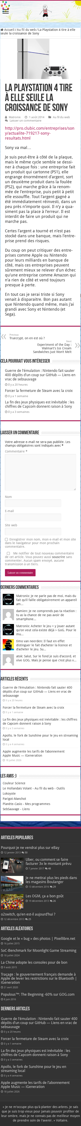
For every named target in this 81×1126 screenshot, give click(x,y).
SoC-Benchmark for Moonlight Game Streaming (38, 950)
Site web (11, 525)
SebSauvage (11, 809)
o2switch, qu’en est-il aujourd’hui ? (28, 914)
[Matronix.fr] (40, 11)
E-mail (9, 511)
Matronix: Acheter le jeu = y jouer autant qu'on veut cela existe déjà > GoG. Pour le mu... (46, 630)
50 (26, 852)
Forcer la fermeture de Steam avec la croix (39, 391)
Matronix (15, 117)
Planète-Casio (12, 804)
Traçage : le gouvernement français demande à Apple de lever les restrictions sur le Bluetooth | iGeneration (39, 978)
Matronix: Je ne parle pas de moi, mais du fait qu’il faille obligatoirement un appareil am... (46, 600)
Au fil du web (26, 30)
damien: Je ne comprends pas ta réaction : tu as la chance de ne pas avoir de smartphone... (46, 615)
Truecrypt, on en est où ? (27, 336)
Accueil (8, 30)
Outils (60, 788)
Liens (26, 809)
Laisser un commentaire (25, 120)
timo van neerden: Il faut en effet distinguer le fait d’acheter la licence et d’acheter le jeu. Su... (44, 645)
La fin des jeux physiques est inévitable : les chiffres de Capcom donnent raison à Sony (39, 404)
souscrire (58, 557)
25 (29, 919)
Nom (8, 497)
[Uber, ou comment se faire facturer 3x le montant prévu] (12, 865)
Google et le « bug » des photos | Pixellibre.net (38, 938)
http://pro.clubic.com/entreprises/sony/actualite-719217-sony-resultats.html (39, 133)
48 (49, 868)
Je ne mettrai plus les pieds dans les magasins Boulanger (51, 880)
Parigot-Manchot (14, 798)
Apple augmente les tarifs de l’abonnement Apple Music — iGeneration (35, 1085)
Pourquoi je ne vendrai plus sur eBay (30, 848)
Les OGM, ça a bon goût (44, 896)
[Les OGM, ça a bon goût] (12, 901)
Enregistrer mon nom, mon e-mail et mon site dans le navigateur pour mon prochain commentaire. (40, 543)
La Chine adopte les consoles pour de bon (34, 962)
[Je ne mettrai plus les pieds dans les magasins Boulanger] (12, 883)
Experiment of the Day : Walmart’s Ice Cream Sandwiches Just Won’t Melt (52, 347)
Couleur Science (14, 783)
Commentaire (16, 451)
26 (54, 901)
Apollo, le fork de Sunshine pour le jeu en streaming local (33, 1069)
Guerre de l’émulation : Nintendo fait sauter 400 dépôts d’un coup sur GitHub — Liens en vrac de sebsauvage (40, 375)
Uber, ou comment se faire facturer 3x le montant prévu (48, 861)
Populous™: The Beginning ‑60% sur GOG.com (37, 994)
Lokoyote (9, 793)
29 (54, 886)
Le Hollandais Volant (17, 788)
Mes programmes (37, 804)
